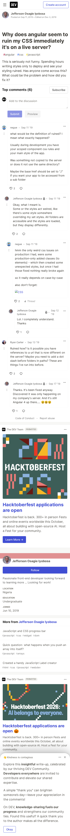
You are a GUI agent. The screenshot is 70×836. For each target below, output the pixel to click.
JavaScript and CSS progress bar (24, 633)
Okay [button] (9, 829)
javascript (33, 54)
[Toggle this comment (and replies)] (4, 133)
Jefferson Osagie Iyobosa (28, 13)
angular (9, 54)
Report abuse (47, 418)
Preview (33, 114)
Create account (56, 4)
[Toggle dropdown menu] (64, 126)
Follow (35, 570)
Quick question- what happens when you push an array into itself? (34, 649)
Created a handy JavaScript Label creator (29, 665)
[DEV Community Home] (14, 4)
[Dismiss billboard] (65, 757)
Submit (14, 114)
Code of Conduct (24, 418)
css (20, 54)
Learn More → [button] (14, 539)
